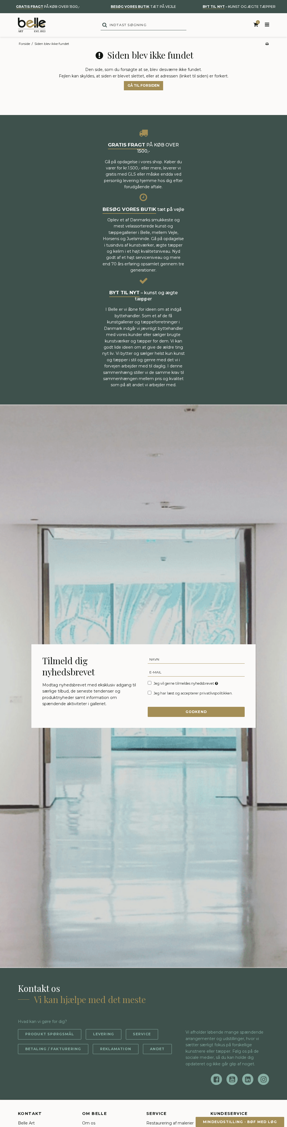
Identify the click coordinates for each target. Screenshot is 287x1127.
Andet (157, 1049)
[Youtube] (232, 1079)
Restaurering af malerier (170, 1123)
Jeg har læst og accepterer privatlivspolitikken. (193, 693)
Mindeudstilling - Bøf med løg (240, 1122)
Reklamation (115, 1049)
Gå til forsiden (143, 85)
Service (142, 1034)
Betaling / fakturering (53, 1049)
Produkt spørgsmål (49, 1034)
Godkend (196, 712)
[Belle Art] (32, 25)
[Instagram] (263, 1079)
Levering (103, 1034)
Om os (88, 1123)
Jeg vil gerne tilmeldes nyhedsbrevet (186, 683)
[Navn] (196, 659)
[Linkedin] (247, 1079)
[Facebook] (216, 1079)
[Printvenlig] (267, 44)
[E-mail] (196, 672)
